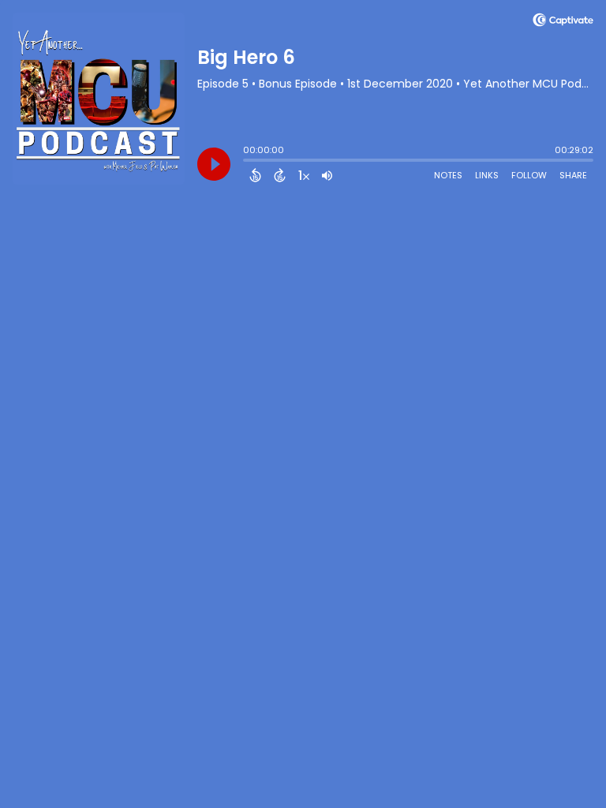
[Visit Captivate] (563, 22)
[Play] (213, 164)
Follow (529, 175)
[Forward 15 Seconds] (279, 175)
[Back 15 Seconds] (255, 175)
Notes (448, 175)
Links (487, 175)
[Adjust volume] (327, 175)
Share (573, 175)
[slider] (247, 162)
